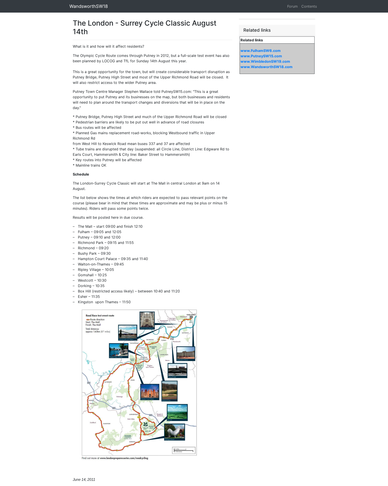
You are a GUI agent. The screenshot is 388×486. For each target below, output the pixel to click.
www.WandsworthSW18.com (266, 67)
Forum (292, 6)
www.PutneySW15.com (261, 56)
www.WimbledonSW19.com (265, 61)
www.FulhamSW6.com (260, 50)
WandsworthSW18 (88, 6)
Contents (309, 6)
